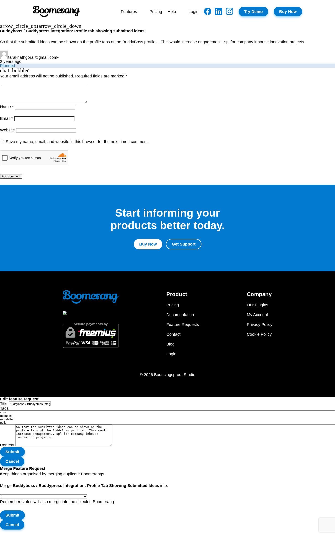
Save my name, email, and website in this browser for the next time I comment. (77, 141)
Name (7, 107)
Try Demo (253, 11)
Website (7, 130)
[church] (167, 412)
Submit (12, 452)
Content (7, 445)
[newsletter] (167, 419)
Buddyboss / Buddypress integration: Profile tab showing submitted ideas (72, 31)
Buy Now (288, 11)
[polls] (167, 422)
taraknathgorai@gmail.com (32, 57)
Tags (4, 408)
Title (4, 403)
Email (6, 118)
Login (193, 11)
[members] (167, 415)
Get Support (184, 244)
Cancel (12, 461)
